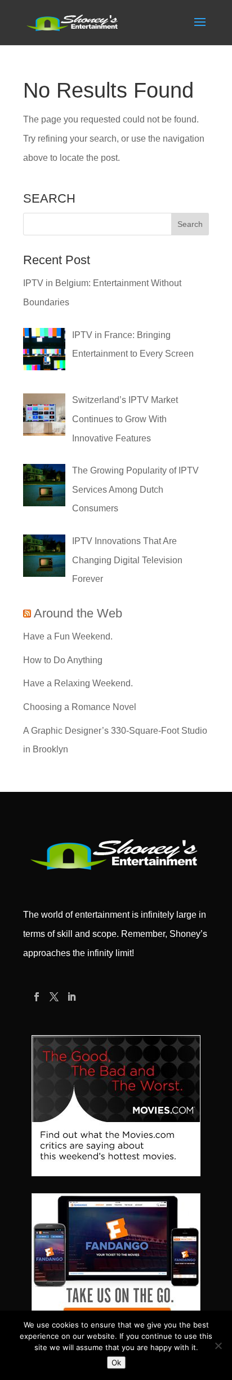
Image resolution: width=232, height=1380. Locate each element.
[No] (218, 1345)
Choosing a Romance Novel (79, 707)
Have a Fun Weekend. (68, 636)
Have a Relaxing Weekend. (78, 683)
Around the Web (78, 613)
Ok (116, 1362)
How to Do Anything (62, 660)
